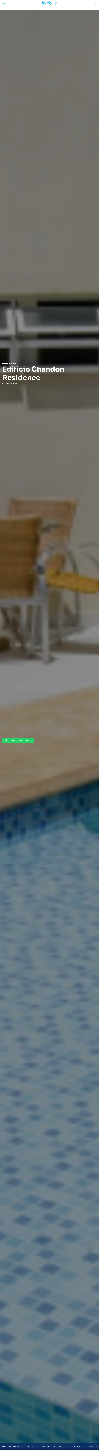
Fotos (30, 1446)
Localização (75, 1446)
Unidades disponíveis (51, 1446)
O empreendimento (11, 1446)
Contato (93, 1446)
